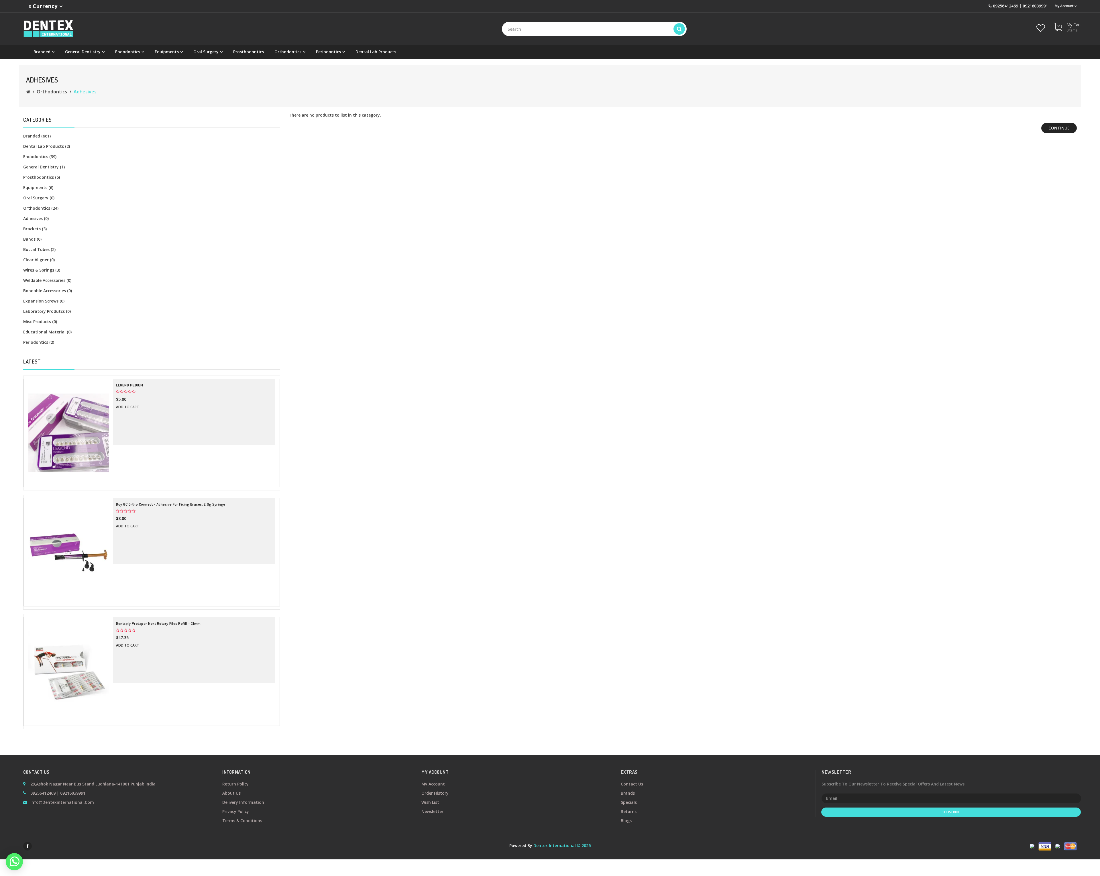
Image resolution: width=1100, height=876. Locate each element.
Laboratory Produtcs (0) (47, 311)
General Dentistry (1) (44, 167)
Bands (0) (32, 239)
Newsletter (432, 811)
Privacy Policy (235, 811)
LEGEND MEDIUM (129, 385)
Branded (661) (37, 136)
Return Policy (235, 784)
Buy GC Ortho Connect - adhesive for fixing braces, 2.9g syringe (170, 504)
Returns (629, 811)
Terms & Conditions (242, 820)
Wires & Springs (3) (41, 270)
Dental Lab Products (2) (46, 146)
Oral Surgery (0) (38, 198)
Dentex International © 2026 (562, 845)
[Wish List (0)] (1041, 24)
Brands (628, 793)
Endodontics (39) (39, 156)
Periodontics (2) (38, 342)
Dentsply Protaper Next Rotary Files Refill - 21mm (158, 623)
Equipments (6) (38, 187)
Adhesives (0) (36, 218)
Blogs (626, 820)
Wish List (430, 802)
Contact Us (632, 784)
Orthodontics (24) (40, 208)
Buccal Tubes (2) (39, 249)
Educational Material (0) (47, 332)
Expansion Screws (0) (43, 301)
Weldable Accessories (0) (47, 280)
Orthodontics (52, 92)
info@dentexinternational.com (62, 802)
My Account (433, 784)
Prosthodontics (248, 51)
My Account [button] (1065, 5)
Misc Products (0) (40, 321)
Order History (435, 793)
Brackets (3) (35, 228)
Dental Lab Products (375, 51)
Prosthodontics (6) (41, 177)
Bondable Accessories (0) (47, 290)
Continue (1059, 128)
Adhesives (85, 92)
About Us (231, 793)
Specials (629, 802)
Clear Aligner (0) (39, 259)
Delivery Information (243, 802)
